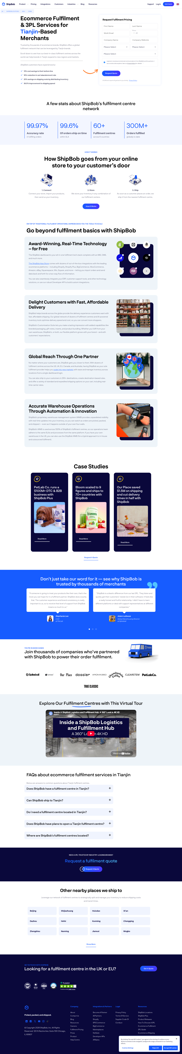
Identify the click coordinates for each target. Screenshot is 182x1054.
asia (23, 11)
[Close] (176, 1038)
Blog (82, 4)
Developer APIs (99, 1036)
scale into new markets (63, 369)
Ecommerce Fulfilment (147, 1026)
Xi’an (125, 911)
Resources (93, 4)
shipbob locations (12, 11)
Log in (158, 4)
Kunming (96, 921)
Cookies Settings (127, 1048)
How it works (91, 206)
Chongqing (128, 921)
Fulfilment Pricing (76, 1029)
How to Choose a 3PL (146, 1023)
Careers (73, 1026)
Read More (42, 539)
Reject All (155, 1048)
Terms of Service (122, 1016)
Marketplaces (98, 1029)
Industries (71, 4)
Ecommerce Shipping (146, 1033)
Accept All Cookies (170, 1048)
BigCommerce (98, 1026)
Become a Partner (100, 1012)
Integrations (45, 4)
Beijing (33, 911)
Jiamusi (95, 931)
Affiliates (96, 1040)
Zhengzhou (35, 931)
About (72, 1012)
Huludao (96, 911)
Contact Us (74, 1016)
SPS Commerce (99, 1023)
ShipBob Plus (143, 1016)
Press (72, 1033)
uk (2, 11)
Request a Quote (91, 557)
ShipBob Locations (145, 1012)
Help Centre (75, 1040)
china (30, 11)
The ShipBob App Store (39, 263)
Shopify (96, 1019)
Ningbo (126, 931)
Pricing (33, 4)
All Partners (97, 1016)
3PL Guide (142, 1029)
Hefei (63, 921)
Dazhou (33, 921)
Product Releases (145, 1019)
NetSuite (96, 1033)
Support (150, 4)
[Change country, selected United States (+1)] (133, 33)
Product (22, 4)
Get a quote (168, 4)
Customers (59, 4)
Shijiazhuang (67, 911)
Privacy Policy (131, 63)
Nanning (65, 931)
